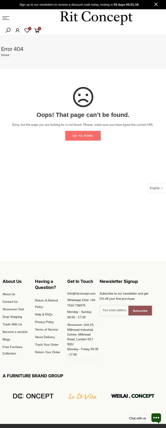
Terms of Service (46, 329)
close (156, 4)
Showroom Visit (13, 309)
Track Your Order (47, 344)
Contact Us (10, 301)
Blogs (6, 339)
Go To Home (83, 135)
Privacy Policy (44, 322)
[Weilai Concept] (133, 396)
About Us (9, 294)
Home (5, 55)
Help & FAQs (44, 314)
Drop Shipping (12, 316)
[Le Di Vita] (83, 396)
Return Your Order (47, 352)
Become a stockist (15, 332)
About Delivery (45, 337)
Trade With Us (12, 324)
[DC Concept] (33, 396)
